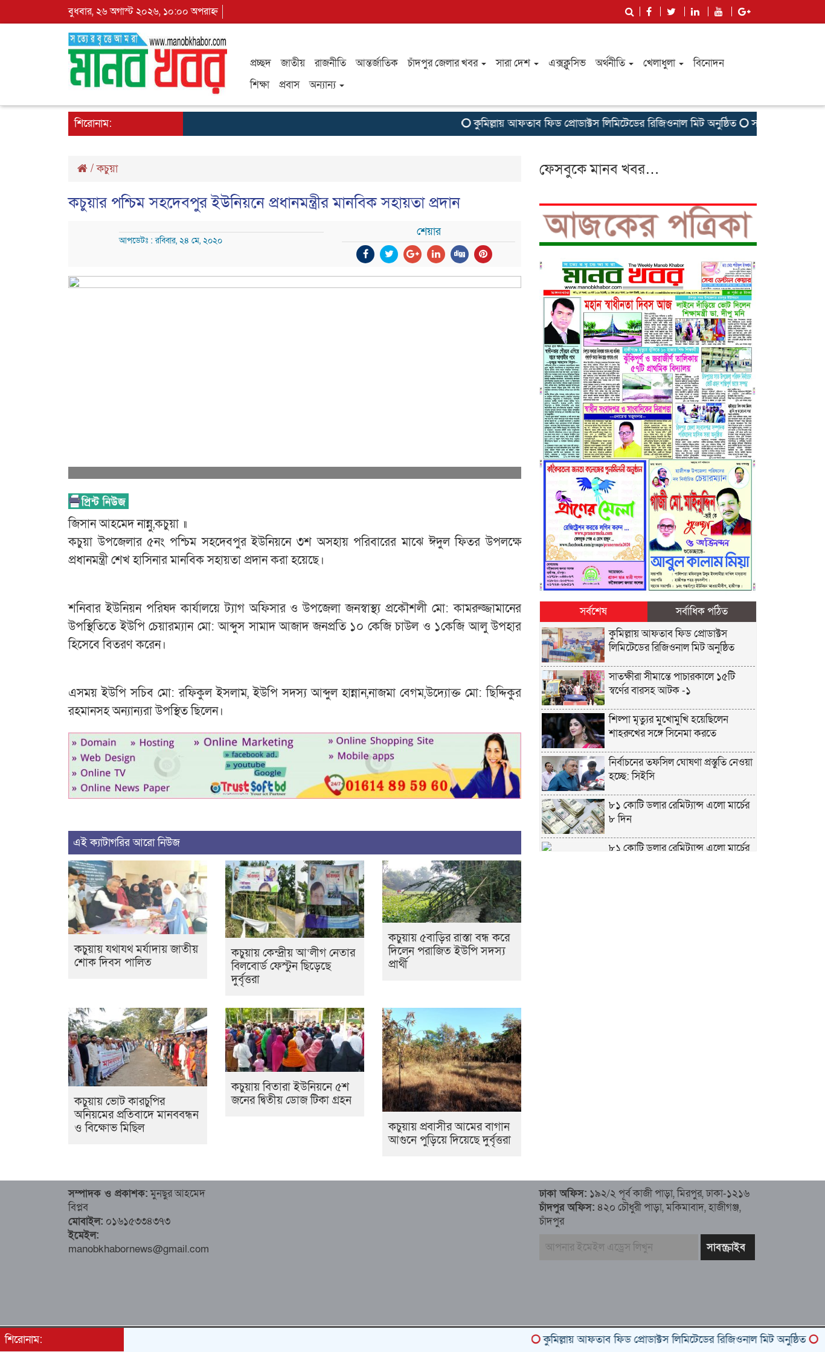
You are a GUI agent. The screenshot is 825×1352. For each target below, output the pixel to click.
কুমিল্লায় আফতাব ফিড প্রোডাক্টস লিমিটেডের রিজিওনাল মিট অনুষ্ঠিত (572, 123)
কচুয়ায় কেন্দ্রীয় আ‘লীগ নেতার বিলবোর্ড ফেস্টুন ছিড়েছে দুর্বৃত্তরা (293, 966)
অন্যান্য (323, 85)
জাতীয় (293, 63)
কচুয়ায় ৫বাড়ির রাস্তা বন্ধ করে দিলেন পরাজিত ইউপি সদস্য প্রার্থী (449, 951)
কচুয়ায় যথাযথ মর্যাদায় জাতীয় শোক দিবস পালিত (136, 956)
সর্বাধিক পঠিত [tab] (702, 611)
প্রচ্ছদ (260, 63)
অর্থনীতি (611, 63)
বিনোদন (708, 63)
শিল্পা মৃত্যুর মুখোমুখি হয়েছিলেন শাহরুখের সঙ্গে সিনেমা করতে (668, 726)
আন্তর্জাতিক (377, 63)
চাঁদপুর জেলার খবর (444, 63)
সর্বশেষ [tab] (593, 611)
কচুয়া (107, 169)
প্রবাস (289, 85)
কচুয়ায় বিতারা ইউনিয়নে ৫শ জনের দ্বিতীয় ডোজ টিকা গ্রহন (291, 1094)
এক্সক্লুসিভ (567, 63)
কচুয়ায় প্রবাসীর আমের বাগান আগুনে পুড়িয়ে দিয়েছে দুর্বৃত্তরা (449, 1134)
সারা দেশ (514, 63)
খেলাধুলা (660, 63)
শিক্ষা (259, 85)
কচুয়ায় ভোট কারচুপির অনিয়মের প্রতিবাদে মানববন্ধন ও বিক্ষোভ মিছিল (136, 1115)
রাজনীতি (330, 63)
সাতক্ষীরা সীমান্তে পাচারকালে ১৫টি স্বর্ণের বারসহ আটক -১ (672, 683)
